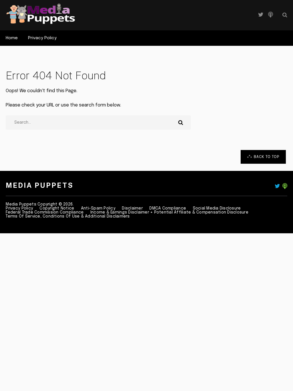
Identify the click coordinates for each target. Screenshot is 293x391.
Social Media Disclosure (217, 208)
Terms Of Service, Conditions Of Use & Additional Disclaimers (68, 216)
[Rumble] (270, 15)
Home (12, 38)
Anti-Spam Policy (98, 208)
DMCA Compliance (167, 208)
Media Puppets (40, 185)
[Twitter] (261, 15)
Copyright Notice (56, 208)
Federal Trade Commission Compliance (45, 212)
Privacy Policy (42, 38)
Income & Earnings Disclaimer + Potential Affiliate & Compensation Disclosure (169, 212)
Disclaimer (132, 208)
